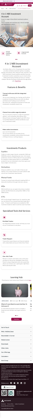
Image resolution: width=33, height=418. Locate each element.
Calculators (4, 356)
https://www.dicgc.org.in (22, 394)
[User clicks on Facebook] (11, 383)
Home (2, 8)
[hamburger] (2, 4)
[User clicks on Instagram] (25, 383)
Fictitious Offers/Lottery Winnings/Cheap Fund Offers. (14, 379)
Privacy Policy (10, 404)
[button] (16, 59)
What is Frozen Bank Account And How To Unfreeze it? (14, 305)
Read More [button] (18, 81)
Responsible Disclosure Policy (7, 405)
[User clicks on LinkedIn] (21, 383)
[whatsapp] (21, 5)
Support (25, 5)
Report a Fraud (10, 387)
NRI (6, 8)
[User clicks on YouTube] (18, 383)
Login (30, 5)
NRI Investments (12, 8)
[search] (19, 5)
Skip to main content (7, 1)
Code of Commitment (19, 404)
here (30, 280)
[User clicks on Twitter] (14, 383)
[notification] (17, 5)
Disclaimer (3, 404)
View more (16, 319)
